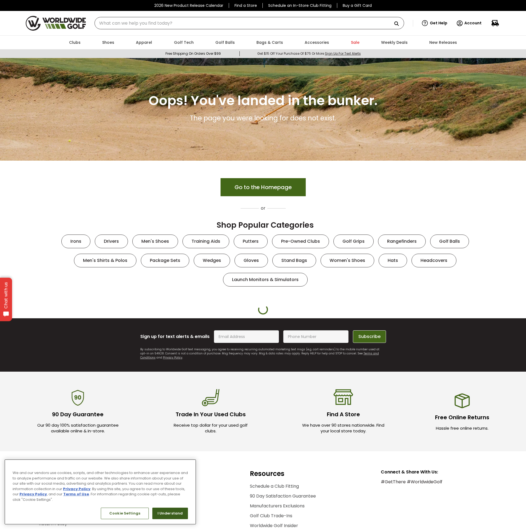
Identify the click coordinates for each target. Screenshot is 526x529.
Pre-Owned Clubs (300, 241)
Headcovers (434, 260)
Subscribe (369, 461)
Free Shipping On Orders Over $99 (193, 53)
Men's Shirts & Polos (105, 260)
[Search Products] (398, 24)
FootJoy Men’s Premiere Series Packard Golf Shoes (229, 401)
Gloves (251, 260)
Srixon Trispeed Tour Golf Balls (93, 401)
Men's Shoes (155, 241)
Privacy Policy (76, 489)
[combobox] (249, 23)
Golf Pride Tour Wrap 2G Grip (161, 398)
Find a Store (246, 5)
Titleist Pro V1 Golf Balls (365, 398)
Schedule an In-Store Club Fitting (299, 5)
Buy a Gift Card (357, 5)
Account (473, 23)
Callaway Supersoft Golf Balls (433, 401)
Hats (393, 260)
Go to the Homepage (263, 187)
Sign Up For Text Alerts (343, 53)
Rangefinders (402, 241)
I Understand (170, 513)
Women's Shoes (347, 260)
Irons (75, 241)
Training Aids (205, 241)
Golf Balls (449, 241)
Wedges (212, 260)
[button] (434, 23)
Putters (251, 241)
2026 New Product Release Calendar (188, 5)
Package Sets (165, 260)
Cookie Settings (124, 513)
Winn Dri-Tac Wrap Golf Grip (297, 398)
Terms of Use (76, 494)
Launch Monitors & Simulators (265, 279)
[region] (100, 492)
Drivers (111, 241)
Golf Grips (353, 241)
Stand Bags (294, 260)
